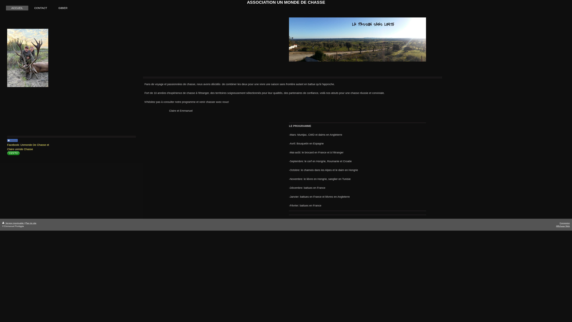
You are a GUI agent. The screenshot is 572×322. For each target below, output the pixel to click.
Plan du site (30, 223)
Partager (13, 141)
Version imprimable (14, 223)
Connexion (565, 223)
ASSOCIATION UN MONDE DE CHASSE (286, 2)
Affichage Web (563, 226)
